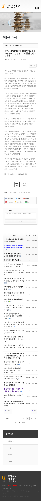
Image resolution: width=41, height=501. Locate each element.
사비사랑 (7, 59)
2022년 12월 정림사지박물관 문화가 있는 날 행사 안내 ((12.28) (14, 339)
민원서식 (10, 461)
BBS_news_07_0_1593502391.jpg (20, 192)
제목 (14, 235)
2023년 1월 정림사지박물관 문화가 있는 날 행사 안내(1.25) (14, 294)
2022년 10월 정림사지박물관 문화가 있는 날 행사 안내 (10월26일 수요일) (13, 370)
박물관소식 (19, 24)
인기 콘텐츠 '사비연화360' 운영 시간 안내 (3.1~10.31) (13, 265)
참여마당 (10, 24)
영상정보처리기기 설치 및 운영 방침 (28, 486)
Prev (7, 418)
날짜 (34, 235)
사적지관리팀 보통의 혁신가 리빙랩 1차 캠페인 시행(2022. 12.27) (14, 316)
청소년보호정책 (7, 488)
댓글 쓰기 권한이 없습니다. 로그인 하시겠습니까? (18, 214)
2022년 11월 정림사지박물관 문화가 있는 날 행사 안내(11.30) (14, 347)
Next (24, 422)
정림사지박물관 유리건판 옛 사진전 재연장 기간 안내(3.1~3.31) (14, 272)
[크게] (31, 65)
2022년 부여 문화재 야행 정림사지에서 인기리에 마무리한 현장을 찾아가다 (14, 324)
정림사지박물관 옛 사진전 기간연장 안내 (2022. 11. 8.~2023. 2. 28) (14, 308)
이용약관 (4, 486)
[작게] (34, 65)
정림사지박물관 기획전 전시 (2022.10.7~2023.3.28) (14, 378)
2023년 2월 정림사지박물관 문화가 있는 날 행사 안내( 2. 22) (14, 280)
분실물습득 (11, 455)
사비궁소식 (11, 448)
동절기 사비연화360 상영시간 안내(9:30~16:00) (14, 332)
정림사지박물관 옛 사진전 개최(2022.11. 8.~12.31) (14, 363)
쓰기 (34, 411)
